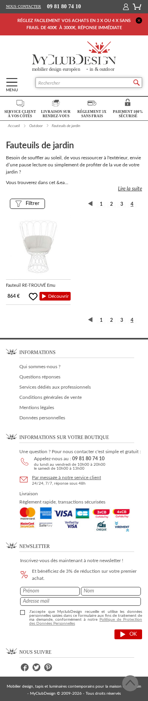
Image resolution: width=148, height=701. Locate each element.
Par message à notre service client (66, 477)
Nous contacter (23, 7)
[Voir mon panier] (137, 6)
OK (133, 634)
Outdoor (36, 126)
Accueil (14, 126)
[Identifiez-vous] (126, 6)
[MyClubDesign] (74, 56)
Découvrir (58, 296)
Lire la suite (130, 189)
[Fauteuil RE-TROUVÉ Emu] (38, 247)
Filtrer (32, 203)
